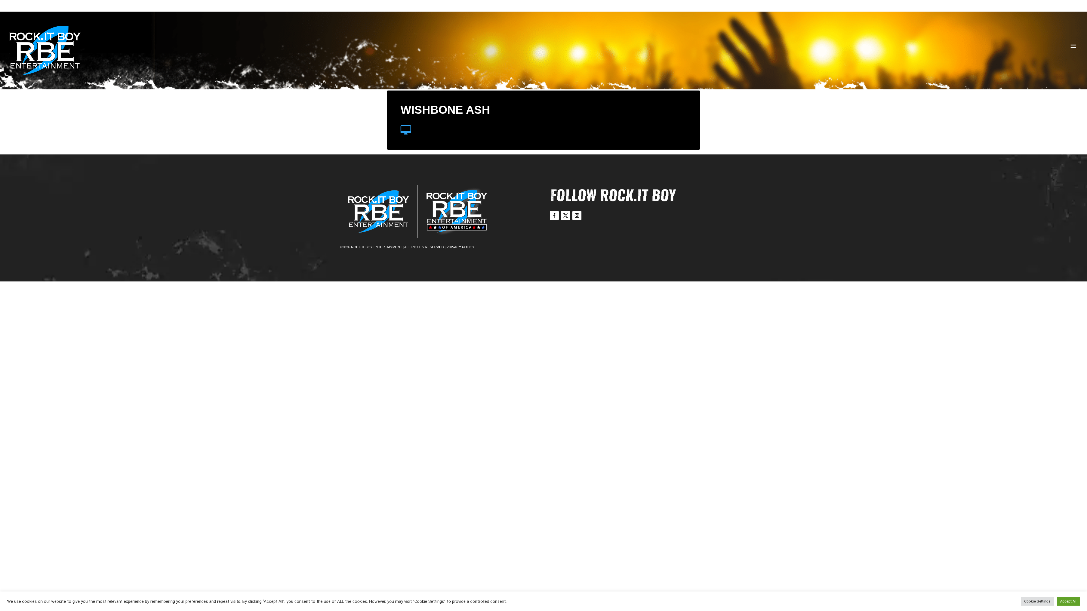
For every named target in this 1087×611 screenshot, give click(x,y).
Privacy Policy (460, 247)
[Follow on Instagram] (576, 215)
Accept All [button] (1068, 601)
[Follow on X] (565, 215)
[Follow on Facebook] (554, 215)
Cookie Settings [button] (1037, 601)
